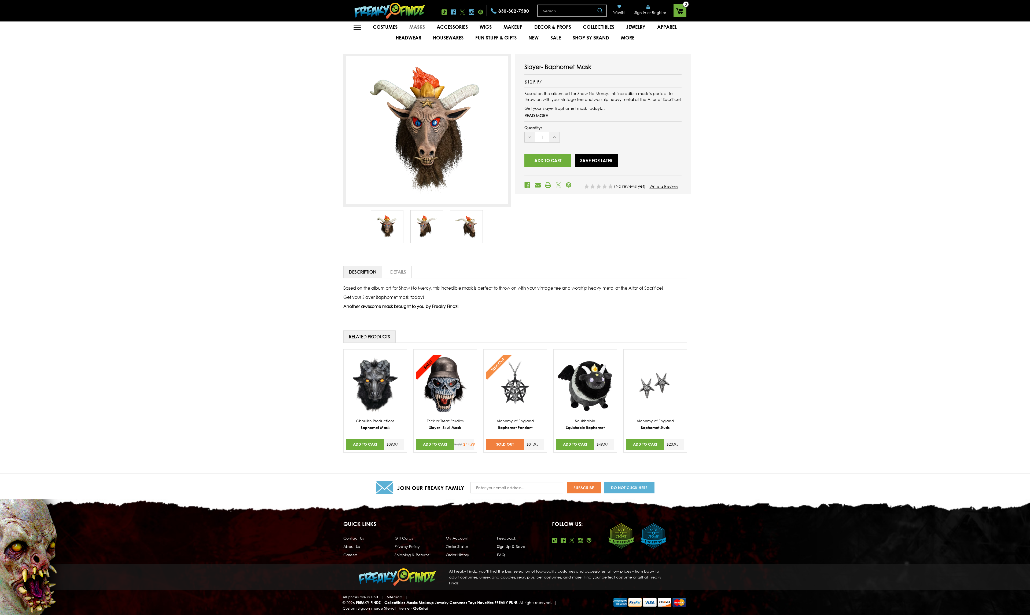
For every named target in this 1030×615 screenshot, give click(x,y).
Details (398, 272)
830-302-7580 (513, 11)
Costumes (385, 27)
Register (659, 12)
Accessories (452, 27)
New (533, 38)
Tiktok (444, 12)
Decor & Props (552, 27)
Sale (555, 38)
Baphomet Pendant (515, 427)
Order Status (457, 546)
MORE (627, 38)
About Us (351, 546)
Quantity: (533, 127)
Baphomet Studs (655, 427)
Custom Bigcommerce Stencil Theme (376, 608)
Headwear (408, 38)
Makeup (513, 27)
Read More (536, 115)
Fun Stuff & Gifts (496, 38)
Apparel (667, 27)
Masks (417, 27)
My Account (457, 538)
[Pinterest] (569, 184)
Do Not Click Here (629, 487)
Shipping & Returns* (413, 554)
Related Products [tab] (369, 336)
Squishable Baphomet (585, 427)
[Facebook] (527, 184)
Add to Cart (365, 444)
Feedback (506, 538)
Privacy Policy (407, 546)
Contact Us (353, 538)
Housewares (448, 38)
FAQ (501, 554)
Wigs (486, 27)
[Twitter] (558, 184)
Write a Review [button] (663, 186)
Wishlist (619, 12)
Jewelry (635, 27)
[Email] (538, 184)
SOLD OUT (505, 444)
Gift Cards (404, 538)
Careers (350, 554)
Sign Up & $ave (511, 546)
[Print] (548, 184)
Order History (457, 554)
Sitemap (394, 597)
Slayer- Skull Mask (445, 427)
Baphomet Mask (375, 427)
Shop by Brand (591, 38)
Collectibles (598, 27)
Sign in (640, 12)
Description (362, 272)
